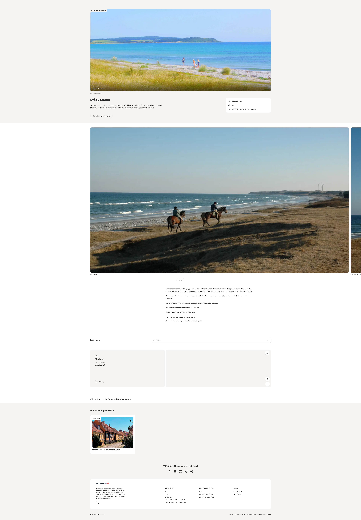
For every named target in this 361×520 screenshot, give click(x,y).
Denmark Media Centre (207, 497)
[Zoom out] (267, 384)
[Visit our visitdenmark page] (180, 471)
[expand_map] (267, 353)
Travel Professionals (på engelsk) (176, 502)
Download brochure (100, 116)
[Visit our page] (175, 471)
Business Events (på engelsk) (175, 500)
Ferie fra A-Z (237, 492)
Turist (167, 494)
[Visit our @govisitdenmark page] (186, 471)
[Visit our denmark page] (169, 471)
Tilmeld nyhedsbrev (206, 494)
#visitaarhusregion (195, 321)
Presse (167, 492)
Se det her (195, 308)
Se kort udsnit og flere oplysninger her (180, 312)
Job (200, 492)
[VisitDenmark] (102, 483)
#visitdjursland (182, 321)
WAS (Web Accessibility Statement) (259, 514)
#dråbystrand (171, 321)
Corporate (168, 497)
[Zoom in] (267, 379)
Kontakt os (237, 494)
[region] (218, 368)
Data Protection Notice (237, 514)
